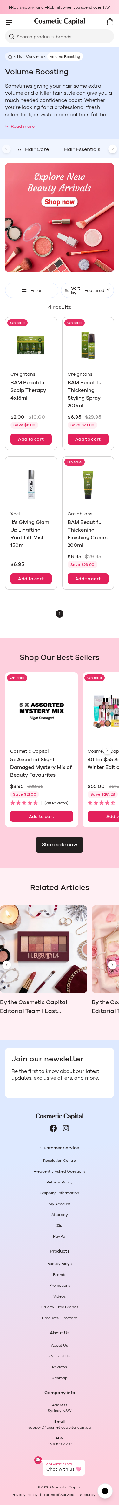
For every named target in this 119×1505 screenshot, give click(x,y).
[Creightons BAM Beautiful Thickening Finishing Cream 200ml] (88, 485)
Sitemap (60, 1378)
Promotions (59, 1285)
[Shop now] (59, 217)
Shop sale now (59, 844)
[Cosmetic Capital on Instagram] (66, 1128)
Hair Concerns (30, 56)
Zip (59, 1225)
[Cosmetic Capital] (59, 21)
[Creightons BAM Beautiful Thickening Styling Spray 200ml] (88, 345)
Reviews (59, 1367)
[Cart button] (110, 21)
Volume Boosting (65, 57)
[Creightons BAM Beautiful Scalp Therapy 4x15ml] (31, 345)
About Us (59, 1345)
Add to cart (31, 439)
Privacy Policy (24, 1495)
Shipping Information (59, 1193)
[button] (41, 803)
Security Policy (94, 1495)
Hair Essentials (82, 149)
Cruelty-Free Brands (59, 1307)
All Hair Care (33, 149)
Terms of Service (58, 1495)
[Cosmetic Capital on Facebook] (53, 1128)
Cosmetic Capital (66, 1487)
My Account (59, 1204)
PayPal (59, 1236)
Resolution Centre (59, 1160)
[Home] (9, 56)
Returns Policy (59, 1182)
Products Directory (59, 1318)
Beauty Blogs (59, 1264)
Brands (59, 1275)
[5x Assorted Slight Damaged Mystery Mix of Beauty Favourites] (41, 711)
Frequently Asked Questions (59, 1171)
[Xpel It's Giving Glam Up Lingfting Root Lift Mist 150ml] (31, 485)
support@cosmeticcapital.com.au (59, 1427)
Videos (59, 1296)
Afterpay (59, 1215)
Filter (36, 290)
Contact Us (59, 1356)
